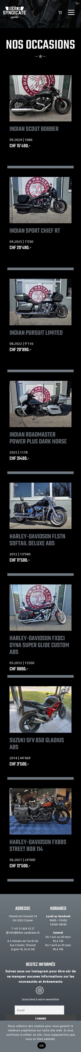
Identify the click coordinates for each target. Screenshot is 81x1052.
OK (42, 1045)
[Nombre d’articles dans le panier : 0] (60, 12)
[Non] (75, 1036)
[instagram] (40, 990)
